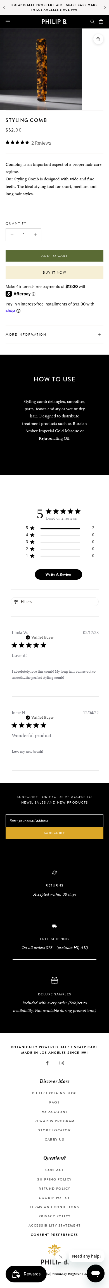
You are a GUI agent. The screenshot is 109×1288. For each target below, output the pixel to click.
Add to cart (54, 255)
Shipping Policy (54, 1179)
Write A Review (58, 574)
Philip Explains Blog (54, 1093)
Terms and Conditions (54, 1207)
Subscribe (54, 832)
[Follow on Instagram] (62, 1063)
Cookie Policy (54, 1197)
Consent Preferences (54, 1234)
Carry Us (54, 1139)
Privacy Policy (55, 1216)
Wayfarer (74, 1274)
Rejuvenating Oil (54, 438)
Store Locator (54, 1130)
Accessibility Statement (55, 1225)
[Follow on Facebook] (47, 1063)
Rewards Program (54, 1121)
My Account (55, 1111)
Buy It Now (54, 272)
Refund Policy (54, 1188)
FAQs (54, 1102)
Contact (54, 1169)
